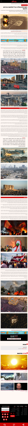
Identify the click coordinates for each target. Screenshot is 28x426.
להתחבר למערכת (24, 348)
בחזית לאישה (25, 412)
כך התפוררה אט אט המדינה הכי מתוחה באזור (16, 31)
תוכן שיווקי (22, 414)
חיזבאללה (25, 12)
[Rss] (6, 419)
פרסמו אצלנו (18, 413)
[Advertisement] (14, 398)
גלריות (22, 411)
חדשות (27, 3)
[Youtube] (3, 417)
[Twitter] (7, 417)
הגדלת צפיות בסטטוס (13, 411)
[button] (23, 1)
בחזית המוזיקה (25, 414)
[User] (4, 419)
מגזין (22, 409)
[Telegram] (5, 414)
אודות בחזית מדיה (17, 415)
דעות (22, 410)
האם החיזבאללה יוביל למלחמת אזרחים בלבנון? (15, 8)
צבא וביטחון (24, 3)
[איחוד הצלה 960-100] (14, 41)
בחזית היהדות (25, 413)
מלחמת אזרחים (21, 12)
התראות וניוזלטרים (17, 409)
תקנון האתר (18, 414)
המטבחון (22, 412)
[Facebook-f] (3, 414)
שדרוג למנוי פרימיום (18, 410)
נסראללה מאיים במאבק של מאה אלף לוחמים (16, 330)
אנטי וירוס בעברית (13, 410)
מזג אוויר (22, 413)
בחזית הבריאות (25, 410)
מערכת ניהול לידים (13, 409)
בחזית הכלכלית (25, 411)
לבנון (23, 12)
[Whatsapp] (7, 414)
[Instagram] (5, 417)
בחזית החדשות (25, 409)
